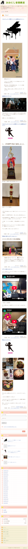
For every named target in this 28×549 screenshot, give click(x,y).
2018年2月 (6, 484)
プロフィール (5, 529)
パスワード (4, 418)
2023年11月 (6, 470)
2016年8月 (6, 503)
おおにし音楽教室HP (14, 2)
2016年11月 (6, 501)
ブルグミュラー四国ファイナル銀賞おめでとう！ (13, 19)
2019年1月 (6, 478)
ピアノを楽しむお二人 (7, 269)
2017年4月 (6, 497)
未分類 (21, 92)
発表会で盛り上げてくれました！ (9, 236)
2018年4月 (6, 482)
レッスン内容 (5, 533)
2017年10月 (6, 488)
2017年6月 (6, 495)
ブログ (4, 542)
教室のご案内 (5, 531)
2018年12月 (6, 480)
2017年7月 (6, 493)
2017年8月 (6, 490)
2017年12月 (6, 486)
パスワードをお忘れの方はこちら (10, 426)
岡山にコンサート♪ (6, 339)
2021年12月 (6, 474)
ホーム (4, 527)
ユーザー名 (4, 414)
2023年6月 (6, 472)
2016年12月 (6, 499)
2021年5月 (6, 476)
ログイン (25, 547)
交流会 (4, 538)
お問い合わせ (5, 540)
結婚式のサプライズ (6, 96)
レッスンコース (6, 536)
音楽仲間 (21, 406)
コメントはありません (14, 93)
